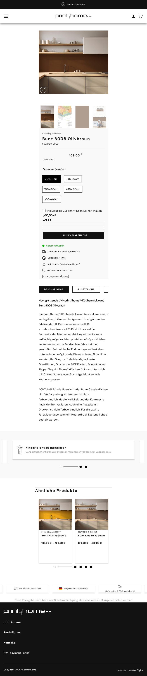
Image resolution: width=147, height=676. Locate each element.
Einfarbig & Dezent (51, 133)
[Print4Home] (74, 16)
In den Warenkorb (75, 235)
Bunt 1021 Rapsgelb (53, 535)
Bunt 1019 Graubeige (91, 535)
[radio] (51, 179)
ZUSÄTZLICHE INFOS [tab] (86, 290)
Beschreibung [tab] (53, 289)
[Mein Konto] (133, 16)
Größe (47, 220)
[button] (6, 16)
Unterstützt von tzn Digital (130, 670)
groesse (48, 169)
